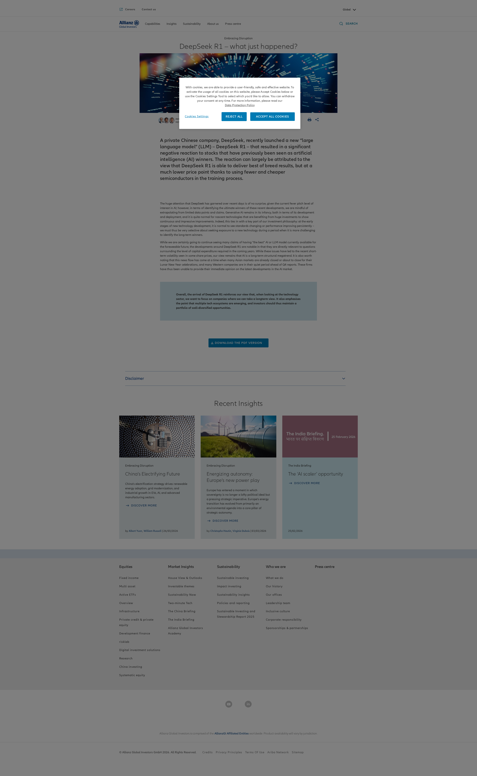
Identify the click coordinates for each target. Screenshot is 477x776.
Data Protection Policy (240, 105)
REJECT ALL (234, 116)
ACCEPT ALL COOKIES (272, 116)
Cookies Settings (197, 116)
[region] (239, 103)
